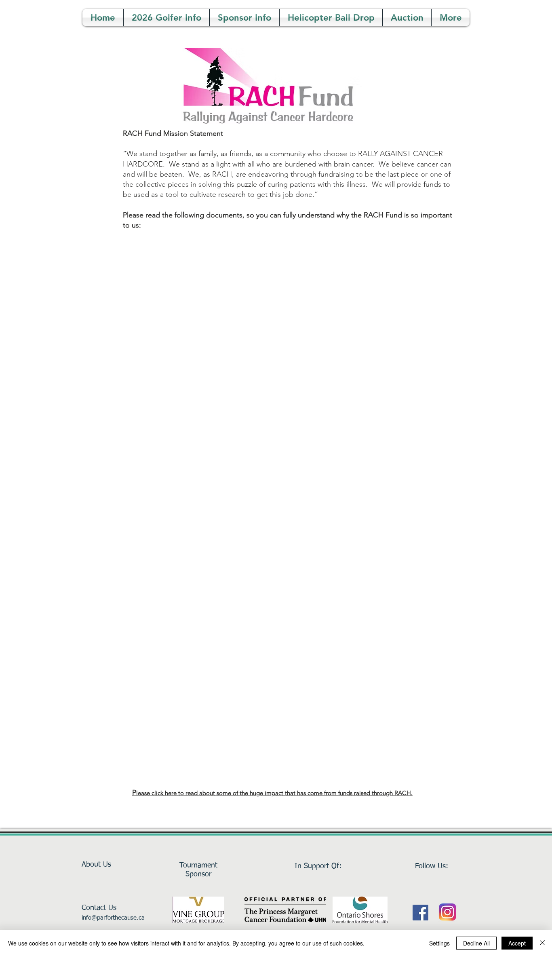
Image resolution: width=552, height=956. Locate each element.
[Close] (542, 943)
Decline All (476, 943)
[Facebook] (420, 912)
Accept (517, 943)
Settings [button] (439, 943)
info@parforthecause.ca (113, 918)
